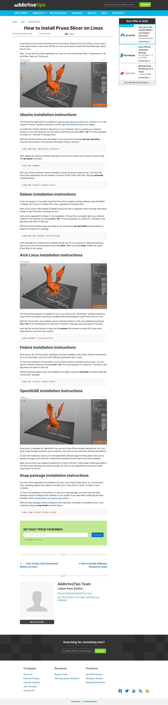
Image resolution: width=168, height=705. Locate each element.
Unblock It (39, 13)
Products (92, 668)
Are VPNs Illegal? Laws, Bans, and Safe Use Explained (78, 598)
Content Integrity (31, 682)
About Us (27, 674)
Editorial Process (31, 678)
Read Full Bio (37, 622)
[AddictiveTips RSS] (140, 691)
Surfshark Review (94, 678)
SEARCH (145, 4)
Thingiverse (43, 56)
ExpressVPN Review (95, 682)
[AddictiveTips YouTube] (134, 691)
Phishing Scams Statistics (67, 678)
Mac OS (92, 13)
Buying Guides (58, 13)
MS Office (117, 13)
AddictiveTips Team (24, 34)
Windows (77, 13)
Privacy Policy (90, 701)
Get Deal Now (144, 41)
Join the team (30, 686)
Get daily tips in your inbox (43, 529)
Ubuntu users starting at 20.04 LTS (73, 122)
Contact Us (28, 690)
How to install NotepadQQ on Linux (75, 593)
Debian (32, 201)
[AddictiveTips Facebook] (120, 691)
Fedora (28, 354)
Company (29, 668)
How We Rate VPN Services (136, 82)
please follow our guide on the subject (52, 498)
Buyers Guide (61, 674)
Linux (104, 13)
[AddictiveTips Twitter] (127, 691)
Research (61, 668)
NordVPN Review (94, 674)
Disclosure (76, 701)
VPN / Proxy (21, 13)
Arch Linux (60, 314)
